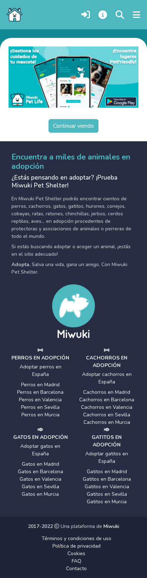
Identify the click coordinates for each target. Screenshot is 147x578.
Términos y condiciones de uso (76, 538)
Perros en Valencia (40, 399)
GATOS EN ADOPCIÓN (40, 437)
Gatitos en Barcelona (107, 479)
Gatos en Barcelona (40, 471)
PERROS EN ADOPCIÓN (40, 357)
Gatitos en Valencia (107, 486)
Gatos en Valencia (40, 479)
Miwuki (111, 526)
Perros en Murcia (40, 414)
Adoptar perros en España (40, 370)
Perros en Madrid (40, 384)
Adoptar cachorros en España (107, 378)
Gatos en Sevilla (40, 486)
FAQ (76, 561)
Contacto (76, 568)
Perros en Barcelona (40, 392)
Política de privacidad (76, 546)
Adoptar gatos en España (40, 450)
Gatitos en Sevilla (107, 494)
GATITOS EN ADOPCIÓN (107, 441)
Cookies (76, 553)
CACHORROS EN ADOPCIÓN (106, 361)
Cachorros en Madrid (106, 392)
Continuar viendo (73, 126)
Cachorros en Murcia (106, 422)
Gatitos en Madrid (107, 471)
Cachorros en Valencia (106, 407)
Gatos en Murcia (40, 494)
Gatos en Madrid (40, 464)
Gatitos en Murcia (107, 501)
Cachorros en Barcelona (106, 399)
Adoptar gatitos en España (106, 457)
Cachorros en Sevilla (106, 414)
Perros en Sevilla (40, 407)
